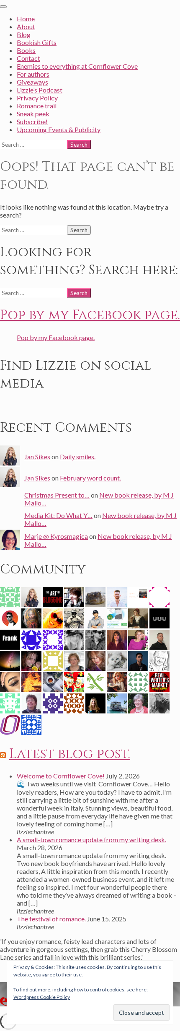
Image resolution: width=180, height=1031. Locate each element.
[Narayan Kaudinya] (159, 702)
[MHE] (31, 617)
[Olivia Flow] (53, 681)
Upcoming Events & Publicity (58, 129)
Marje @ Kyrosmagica (56, 536)
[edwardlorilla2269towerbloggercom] (10, 596)
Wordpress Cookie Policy (41, 997)
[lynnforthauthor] (31, 639)
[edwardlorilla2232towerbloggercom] (74, 702)
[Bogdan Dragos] (159, 639)
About (26, 26)
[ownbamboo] (95, 681)
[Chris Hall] (74, 596)
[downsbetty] (159, 596)
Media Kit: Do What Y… (58, 515)
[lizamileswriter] (138, 681)
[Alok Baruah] (95, 639)
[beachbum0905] (74, 660)
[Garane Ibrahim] (117, 617)
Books (26, 50)
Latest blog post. (69, 754)
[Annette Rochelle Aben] (95, 660)
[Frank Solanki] (10, 639)
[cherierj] (31, 724)
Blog (24, 34)
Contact (28, 58)
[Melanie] (10, 660)
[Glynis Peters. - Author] (138, 596)
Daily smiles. (77, 456)
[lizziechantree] (95, 702)
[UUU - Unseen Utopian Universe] (159, 617)
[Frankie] (117, 681)
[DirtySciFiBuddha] (95, 617)
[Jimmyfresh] (10, 724)
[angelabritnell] (138, 702)
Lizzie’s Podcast (39, 90)
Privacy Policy (37, 98)
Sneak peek (33, 114)
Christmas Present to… (57, 495)
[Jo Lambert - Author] (117, 702)
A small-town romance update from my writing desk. (91, 839)
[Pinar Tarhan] (31, 660)
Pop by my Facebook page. (90, 315)
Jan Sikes (37, 456)
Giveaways (32, 82)
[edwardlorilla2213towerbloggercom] (53, 702)
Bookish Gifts (37, 42)
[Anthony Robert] (74, 617)
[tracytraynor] (159, 660)
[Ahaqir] (138, 660)
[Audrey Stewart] (117, 660)
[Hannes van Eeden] (117, 596)
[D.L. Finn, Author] (74, 639)
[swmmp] (95, 596)
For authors (33, 74)
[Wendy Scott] (53, 617)
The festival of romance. (51, 919)
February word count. (90, 478)
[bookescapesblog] (117, 639)
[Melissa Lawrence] (31, 702)
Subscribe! (32, 121)
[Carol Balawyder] (138, 639)
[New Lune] (10, 681)
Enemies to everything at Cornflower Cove (77, 66)
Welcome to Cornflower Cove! (61, 776)
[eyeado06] (10, 702)
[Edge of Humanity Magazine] (31, 681)
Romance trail (37, 106)
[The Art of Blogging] (53, 596)
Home (26, 19)
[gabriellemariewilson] (53, 639)
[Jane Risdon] (138, 617)
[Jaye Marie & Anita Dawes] (74, 681)
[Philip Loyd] (159, 681)
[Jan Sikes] (31, 596)
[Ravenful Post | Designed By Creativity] (10, 617)
